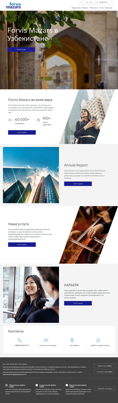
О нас (102, 7)
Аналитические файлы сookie (47, 385)
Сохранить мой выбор (105, 389)
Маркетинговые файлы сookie (77, 385)
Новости (85, 7)
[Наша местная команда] (46, 342)
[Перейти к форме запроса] (98, 342)
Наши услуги (76, 7)
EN (87, 2)
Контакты (108, 7)
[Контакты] (20, 342)
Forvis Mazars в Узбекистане (32, 33)
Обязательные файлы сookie (17, 385)
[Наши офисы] (72, 342)
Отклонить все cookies (104, 372)
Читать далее (21, 49)
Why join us (94, 7)
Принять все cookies (105, 366)
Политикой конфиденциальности (14, 374)
